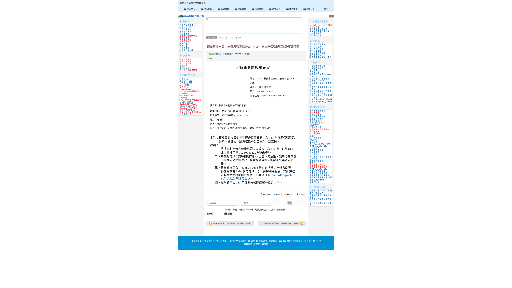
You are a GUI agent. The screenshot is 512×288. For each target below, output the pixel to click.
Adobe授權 (184, 85)
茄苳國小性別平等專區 (319, 79)
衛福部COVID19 (316, 81)
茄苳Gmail (183, 79)
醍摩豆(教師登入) (187, 110)
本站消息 (212, 38)
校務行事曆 (184, 44)
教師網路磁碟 (185, 68)
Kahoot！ (183, 98)
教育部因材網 (315, 127)
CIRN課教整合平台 (317, 123)
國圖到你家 (314, 182)
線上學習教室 (185, 114)
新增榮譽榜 (184, 38)
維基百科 (313, 163)
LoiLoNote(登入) (186, 102)
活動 (211, 54)
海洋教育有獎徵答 (317, 171)
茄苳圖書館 (184, 34)
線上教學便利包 (316, 121)
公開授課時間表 (316, 68)
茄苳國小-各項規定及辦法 (320, 102)
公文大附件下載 (316, 49)
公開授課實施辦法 (317, 66)
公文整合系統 (185, 29)
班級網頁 (183, 66)
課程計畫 (183, 46)
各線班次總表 (315, 33)
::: (208, 1)
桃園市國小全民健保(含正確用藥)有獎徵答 (320, 178)
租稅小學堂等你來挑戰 (319, 175)
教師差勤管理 (185, 27)
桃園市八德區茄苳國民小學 (193, 3)
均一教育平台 (315, 138)
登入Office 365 (185, 83)
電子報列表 (236, 38)
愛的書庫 (313, 154)
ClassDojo (183, 93)
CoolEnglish (314, 134)
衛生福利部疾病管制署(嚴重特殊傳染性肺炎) (320, 192)
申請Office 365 (185, 81)
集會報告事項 (185, 32)
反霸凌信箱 (314, 72)
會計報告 (313, 70)
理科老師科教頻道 (317, 117)
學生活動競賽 (228, 54)
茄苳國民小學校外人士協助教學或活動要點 (320, 92)
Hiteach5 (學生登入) (188, 106)
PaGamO (313, 140)
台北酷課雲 (314, 148)
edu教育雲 (314, 125)
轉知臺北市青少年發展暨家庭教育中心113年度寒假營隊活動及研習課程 (253, 46)
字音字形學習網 (316, 150)
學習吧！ (313, 142)
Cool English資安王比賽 (319, 144)
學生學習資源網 (316, 119)
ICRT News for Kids (318, 146)
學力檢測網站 (315, 55)
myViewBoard (185, 89)
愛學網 (312, 136)
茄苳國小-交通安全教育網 (320, 99)
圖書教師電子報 (316, 161)
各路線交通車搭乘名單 (319, 31)
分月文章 (223, 38)
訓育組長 (217, 54)
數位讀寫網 (314, 152)
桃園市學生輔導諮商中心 (320, 57)
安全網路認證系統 (317, 53)
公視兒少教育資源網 (318, 173)
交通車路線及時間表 (318, 29)
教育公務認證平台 (187, 25)
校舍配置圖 (184, 42)
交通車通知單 (315, 35)
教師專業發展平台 (317, 111)
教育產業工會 (315, 115)
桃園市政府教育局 (317, 44)
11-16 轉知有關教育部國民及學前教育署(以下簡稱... (280, 223)
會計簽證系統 (315, 51)
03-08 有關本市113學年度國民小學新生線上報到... (231, 223)
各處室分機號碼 (186, 50)
